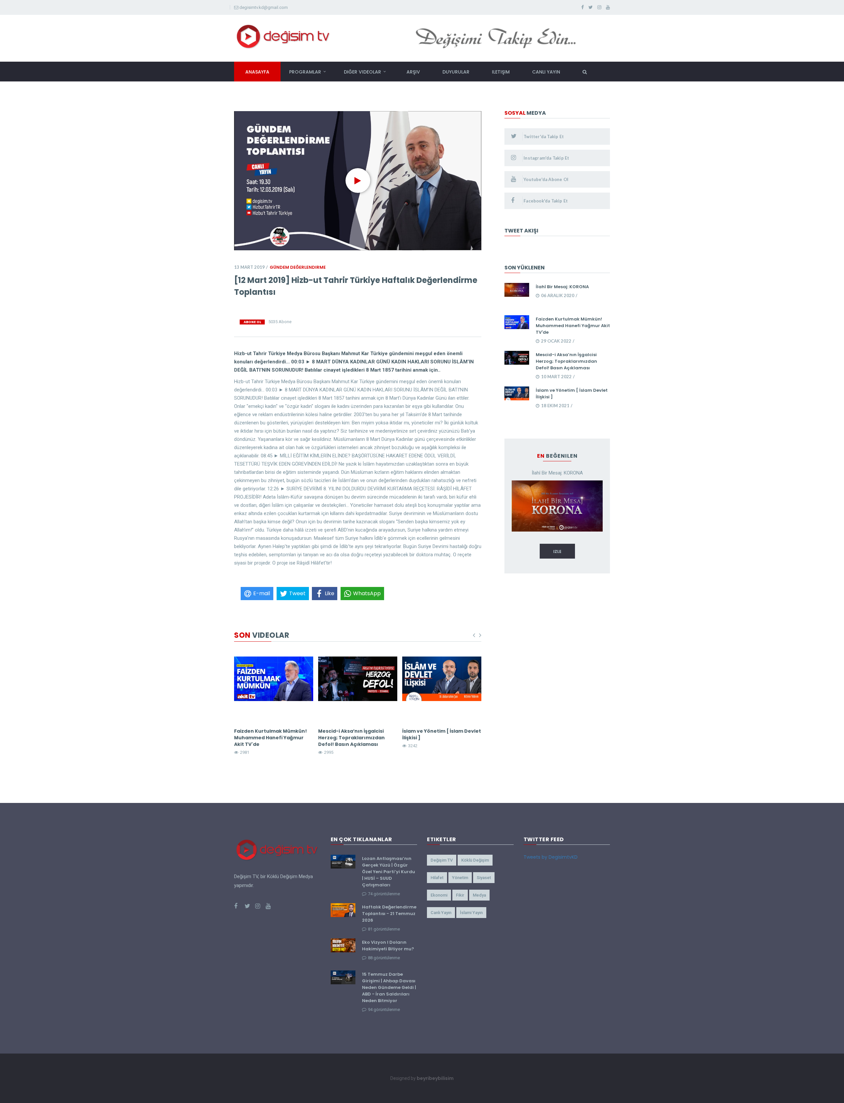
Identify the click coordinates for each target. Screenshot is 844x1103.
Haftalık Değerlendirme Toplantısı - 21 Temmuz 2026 (389, 913)
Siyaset (484, 877)
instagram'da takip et (546, 158)
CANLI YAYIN (546, 72)
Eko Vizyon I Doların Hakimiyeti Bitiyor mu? (388, 945)
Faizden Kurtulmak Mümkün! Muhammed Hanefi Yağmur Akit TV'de (270, 738)
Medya (479, 895)
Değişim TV (442, 860)
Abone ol (252, 322)
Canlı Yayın (441, 912)
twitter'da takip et (543, 136)
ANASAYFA (257, 72)
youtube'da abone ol (545, 179)
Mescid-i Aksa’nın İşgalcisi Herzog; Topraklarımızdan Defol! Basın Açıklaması (351, 738)
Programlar (305, 72)
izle (557, 551)
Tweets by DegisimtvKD (551, 857)
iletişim (501, 72)
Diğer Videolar (362, 72)
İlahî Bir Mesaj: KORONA (562, 287)
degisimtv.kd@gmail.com (263, 7)
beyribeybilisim (435, 1078)
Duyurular (455, 72)
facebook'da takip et (545, 200)
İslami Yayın (471, 912)
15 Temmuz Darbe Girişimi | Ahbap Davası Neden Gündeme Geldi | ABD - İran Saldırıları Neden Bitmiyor (389, 987)
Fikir (460, 895)
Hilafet (437, 877)
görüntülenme (384, 893)
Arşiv (413, 72)
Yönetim (460, 877)
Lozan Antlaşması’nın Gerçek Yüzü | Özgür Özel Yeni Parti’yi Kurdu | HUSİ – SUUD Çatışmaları (388, 871)
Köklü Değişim (475, 860)
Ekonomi (439, 895)
